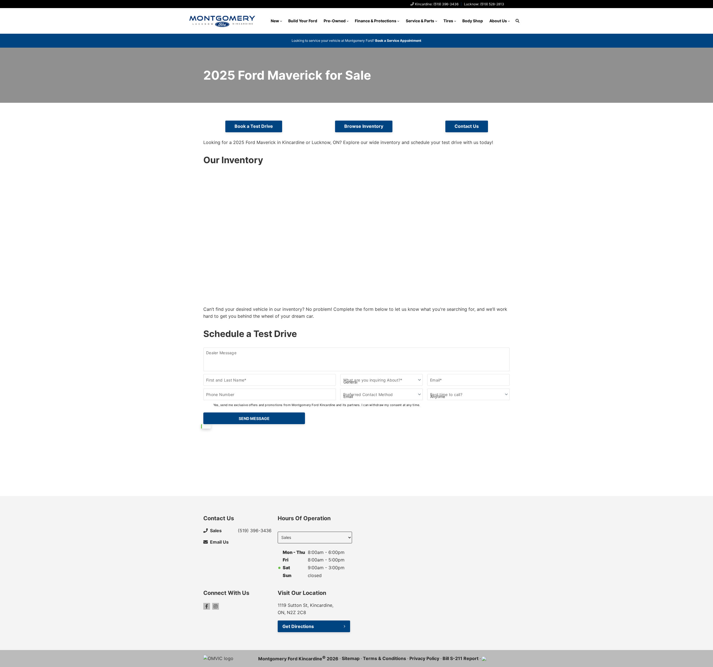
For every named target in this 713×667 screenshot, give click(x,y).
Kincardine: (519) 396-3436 (436, 4)
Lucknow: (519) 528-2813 (484, 4)
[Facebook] (206, 606)
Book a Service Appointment (398, 40)
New (275, 20)
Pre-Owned (335, 20)
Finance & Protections (375, 20)
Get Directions (298, 626)
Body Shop (472, 20)
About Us (498, 20)
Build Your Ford (302, 20)
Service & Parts (420, 20)
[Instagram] (215, 606)
